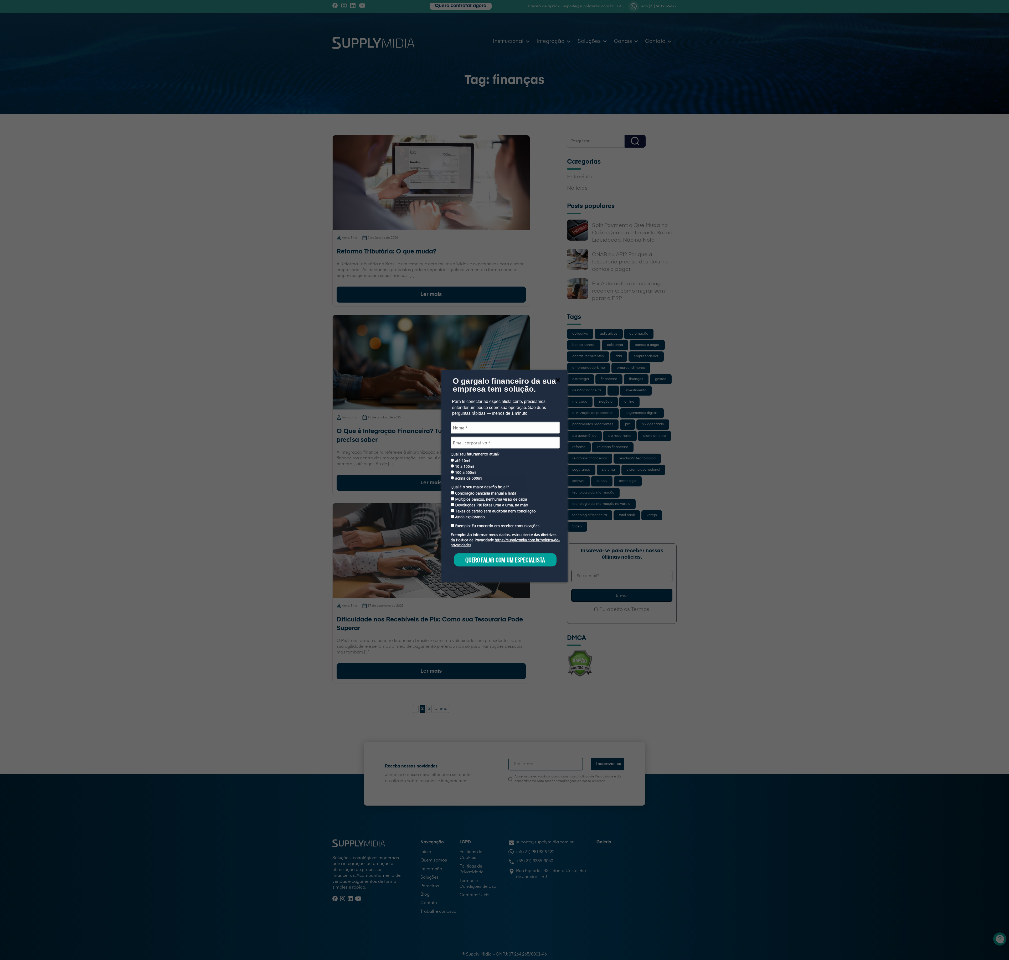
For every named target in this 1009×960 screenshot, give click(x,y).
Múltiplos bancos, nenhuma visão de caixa (490, 499)
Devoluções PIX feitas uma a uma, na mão (491, 505)
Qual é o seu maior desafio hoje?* (480, 486)
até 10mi (462, 460)
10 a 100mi (464, 466)
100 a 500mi (465, 472)
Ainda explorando (469, 516)
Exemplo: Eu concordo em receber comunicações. (497, 525)
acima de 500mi (468, 478)
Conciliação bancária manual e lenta (485, 493)
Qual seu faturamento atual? (475, 454)
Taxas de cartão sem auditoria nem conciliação (495, 510)
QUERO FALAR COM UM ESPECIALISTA (505, 560)
